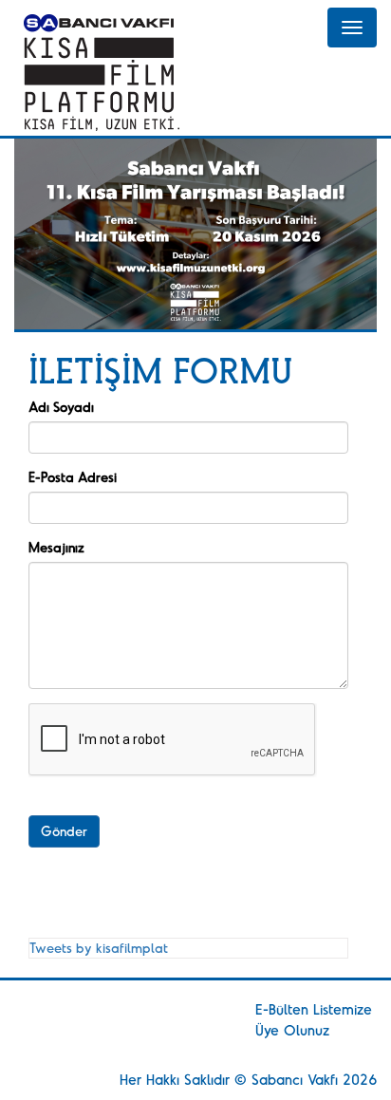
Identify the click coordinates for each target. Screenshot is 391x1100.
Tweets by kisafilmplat (98, 948)
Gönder (64, 831)
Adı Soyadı (61, 407)
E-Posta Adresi (72, 477)
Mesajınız (56, 547)
